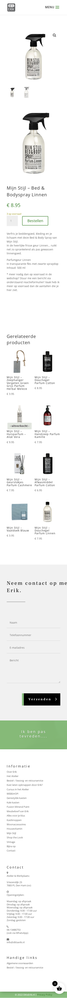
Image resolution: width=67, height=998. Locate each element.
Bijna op (11, 846)
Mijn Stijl (11, 833)
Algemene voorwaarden (20, 963)
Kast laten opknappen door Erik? (25, 785)
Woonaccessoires (16, 824)
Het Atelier (12, 776)
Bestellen (35, 220)
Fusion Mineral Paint (18, 806)
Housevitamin (14, 828)
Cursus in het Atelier (18, 789)
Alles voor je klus (16, 815)
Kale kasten (13, 802)
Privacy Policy (44, 994)
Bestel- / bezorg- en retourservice (25, 780)
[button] (54, 35)
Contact (11, 850)
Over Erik (12, 771)
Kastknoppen (14, 820)
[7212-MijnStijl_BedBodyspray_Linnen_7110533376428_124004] (33, 178)
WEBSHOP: (13, 793)
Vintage (11, 842)
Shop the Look (15, 837)
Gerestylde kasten (17, 798)
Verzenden (39, 699)
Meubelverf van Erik (18, 811)
